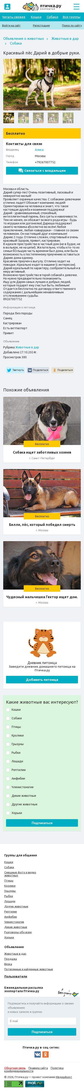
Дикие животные (15, 926)
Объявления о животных (23, 38)
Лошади (9, 901)
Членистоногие (14, 921)
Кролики (10, 885)
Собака (16, 43)
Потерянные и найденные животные (28, 969)
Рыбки (8, 895)
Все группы (71, 17)
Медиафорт (64, 1076)
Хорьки (9, 937)
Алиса (39, 149)
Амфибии (10, 916)
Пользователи (15, 976)
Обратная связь (15, 1067)
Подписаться (42, 823)
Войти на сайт (11, 25)
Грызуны (10, 890)
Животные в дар (65, 38)
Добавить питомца (42, 679)
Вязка (8, 963)
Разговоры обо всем (18, 932)
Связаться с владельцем (45, 170)
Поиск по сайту (72, 25)
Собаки (52, 17)
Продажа (10, 958)
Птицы (8, 880)
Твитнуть (18, 369)
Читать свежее (13, 17)
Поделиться (40, 369)
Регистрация (41, 25)
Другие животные (16, 906)
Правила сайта (38, 1067)
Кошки (36, 17)
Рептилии (10, 911)
